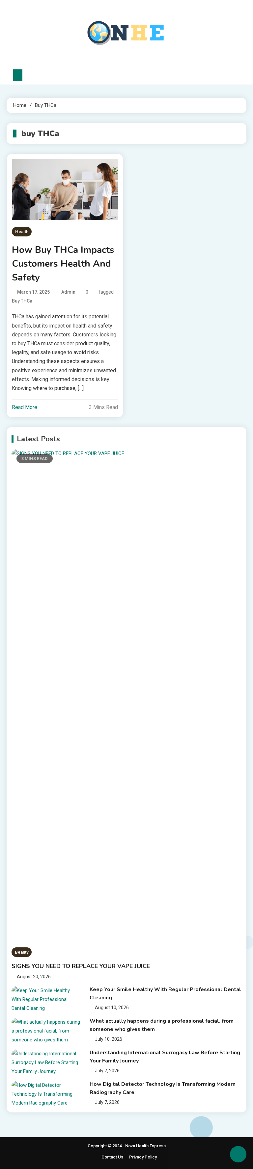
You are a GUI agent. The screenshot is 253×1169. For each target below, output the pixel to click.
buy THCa (22, 301)
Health (21, 231)
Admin (68, 292)
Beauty (21, 952)
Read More (24, 407)
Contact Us (112, 1157)
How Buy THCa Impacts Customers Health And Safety (63, 264)
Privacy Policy (143, 1157)
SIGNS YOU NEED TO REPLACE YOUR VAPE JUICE (81, 966)
